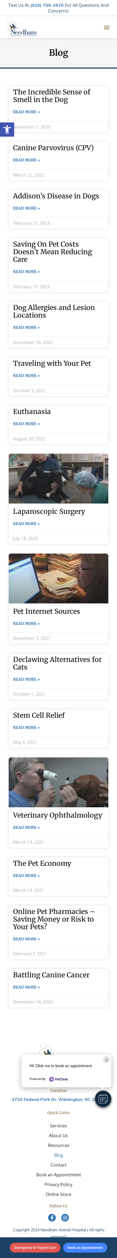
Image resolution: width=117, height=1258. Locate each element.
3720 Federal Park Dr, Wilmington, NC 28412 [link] (59, 1100)
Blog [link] (58, 1155)
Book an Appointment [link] (58, 1175)
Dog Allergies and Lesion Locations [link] (54, 311)
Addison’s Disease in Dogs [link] (56, 196)
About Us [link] (58, 1136)
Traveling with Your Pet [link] (52, 363)
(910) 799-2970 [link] (47, 6)
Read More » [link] (26, 111)
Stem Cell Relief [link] (39, 715)
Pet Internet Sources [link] (46, 611)
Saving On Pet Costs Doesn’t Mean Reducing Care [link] (52, 252)
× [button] (106, 1059)
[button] (103, 1099)
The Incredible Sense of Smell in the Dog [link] (51, 96)
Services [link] (58, 1126)
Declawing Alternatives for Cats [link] (57, 663)
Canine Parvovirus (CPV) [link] (53, 147)
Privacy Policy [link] (58, 1185)
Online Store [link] (58, 1194)
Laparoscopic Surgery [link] (49, 511)
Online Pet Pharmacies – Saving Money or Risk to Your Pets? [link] (54, 919)
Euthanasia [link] (32, 411)
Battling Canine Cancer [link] (51, 975)
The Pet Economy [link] (42, 863)
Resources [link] (58, 1145)
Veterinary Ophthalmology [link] (57, 815)
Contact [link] (59, 1165)
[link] (7, 129)
